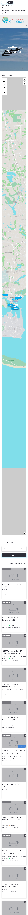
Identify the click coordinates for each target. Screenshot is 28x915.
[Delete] (4, 93)
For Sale (5, 542)
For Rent (12, 542)
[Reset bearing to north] (24, 84)
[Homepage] (14, 20)
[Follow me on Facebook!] (2, 13)
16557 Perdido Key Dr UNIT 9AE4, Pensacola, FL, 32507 (12, 818)
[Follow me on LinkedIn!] (5, 13)
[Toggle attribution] (25, 533)
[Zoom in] (24, 79)
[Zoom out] (24, 81)
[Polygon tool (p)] (4, 80)
